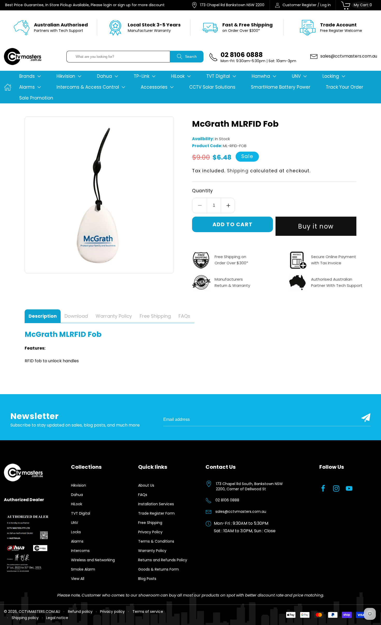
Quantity (202, 191)
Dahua (77, 494)
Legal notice (57, 617)
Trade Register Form (156, 513)
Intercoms (80, 550)
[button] (30, 76)
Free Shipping (150, 522)
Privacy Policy (150, 532)
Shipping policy (25, 617)
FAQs (142, 494)
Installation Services (156, 504)
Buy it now (316, 226)
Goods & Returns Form (158, 569)
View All (77, 578)
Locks (76, 532)
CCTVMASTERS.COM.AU (39, 611)
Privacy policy (112, 611)
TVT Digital (80, 513)
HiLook (76, 504)
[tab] (43, 316)
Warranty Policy (152, 550)
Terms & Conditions (156, 541)
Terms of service (147, 611)
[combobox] (118, 56)
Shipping (238, 171)
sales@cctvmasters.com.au (240, 511)
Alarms (77, 541)
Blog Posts (147, 578)
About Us (146, 485)
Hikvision (78, 485)
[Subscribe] (365, 417)
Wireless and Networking (93, 560)
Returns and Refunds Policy (162, 560)
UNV (74, 522)
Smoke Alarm (83, 569)
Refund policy (80, 611)
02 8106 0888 (227, 500)
